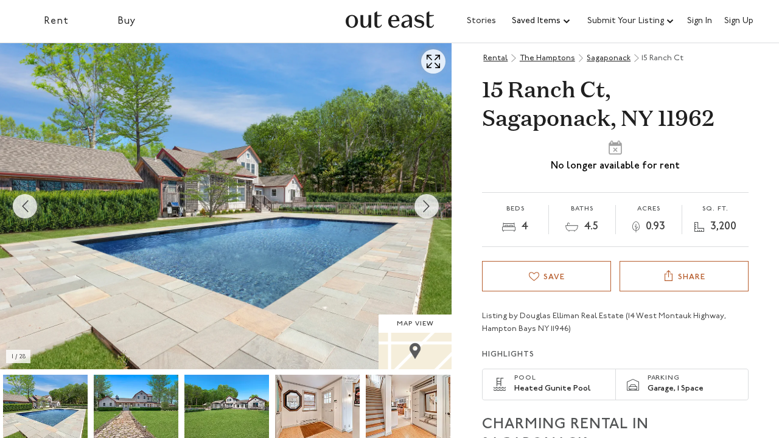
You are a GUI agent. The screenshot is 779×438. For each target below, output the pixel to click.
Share (691, 277)
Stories (481, 21)
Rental (495, 58)
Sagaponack (609, 58)
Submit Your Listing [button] (625, 21)
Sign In (699, 21)
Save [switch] (554, 277)
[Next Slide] (426, 206)
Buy (126, 21)
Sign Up (738, 21)
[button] (541, 21)
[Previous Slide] (25, 206)
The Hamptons (547, 58)
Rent (56, 21)
